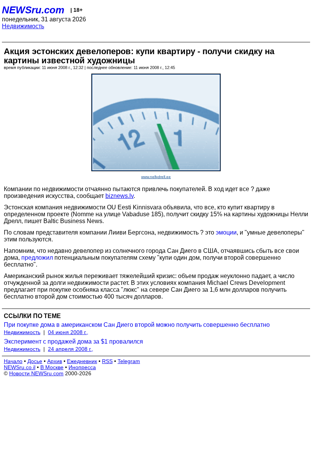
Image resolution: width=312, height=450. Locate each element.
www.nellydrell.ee (156, 177)
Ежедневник (82, 361)
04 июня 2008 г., (68, 332)
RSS (107, 361)
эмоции (226, 232)
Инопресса (82, 367)
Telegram (129, 361)
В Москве (52, 367)
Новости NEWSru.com (36, 373)
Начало (13, 361)
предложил (37, 257)
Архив (54, 361)
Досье (34, 361)
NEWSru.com (33, 10)
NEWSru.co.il (19, 367)
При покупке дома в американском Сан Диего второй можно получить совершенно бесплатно (137, 324)
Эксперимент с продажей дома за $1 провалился (73, 341)
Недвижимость (23, 26)
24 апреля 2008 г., (70, 349)
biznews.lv (119, 196)
